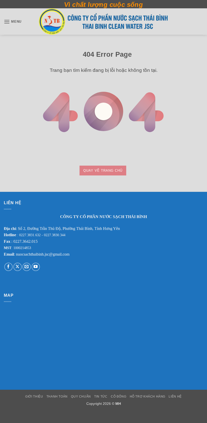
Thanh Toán (57, 396)
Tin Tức (100, 396)
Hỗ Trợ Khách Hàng (147, 396)
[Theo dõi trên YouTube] (36, 267)
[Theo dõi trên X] (17, 267)
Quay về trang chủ (102, 170)
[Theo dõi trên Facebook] (8, 267)
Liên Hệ (175, 396)
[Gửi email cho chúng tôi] (26, 267)
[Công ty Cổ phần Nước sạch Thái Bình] (103, 21)
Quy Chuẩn (81, 396)
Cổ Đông (118, 396)
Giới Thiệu (34, 396)
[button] (12, 21)
